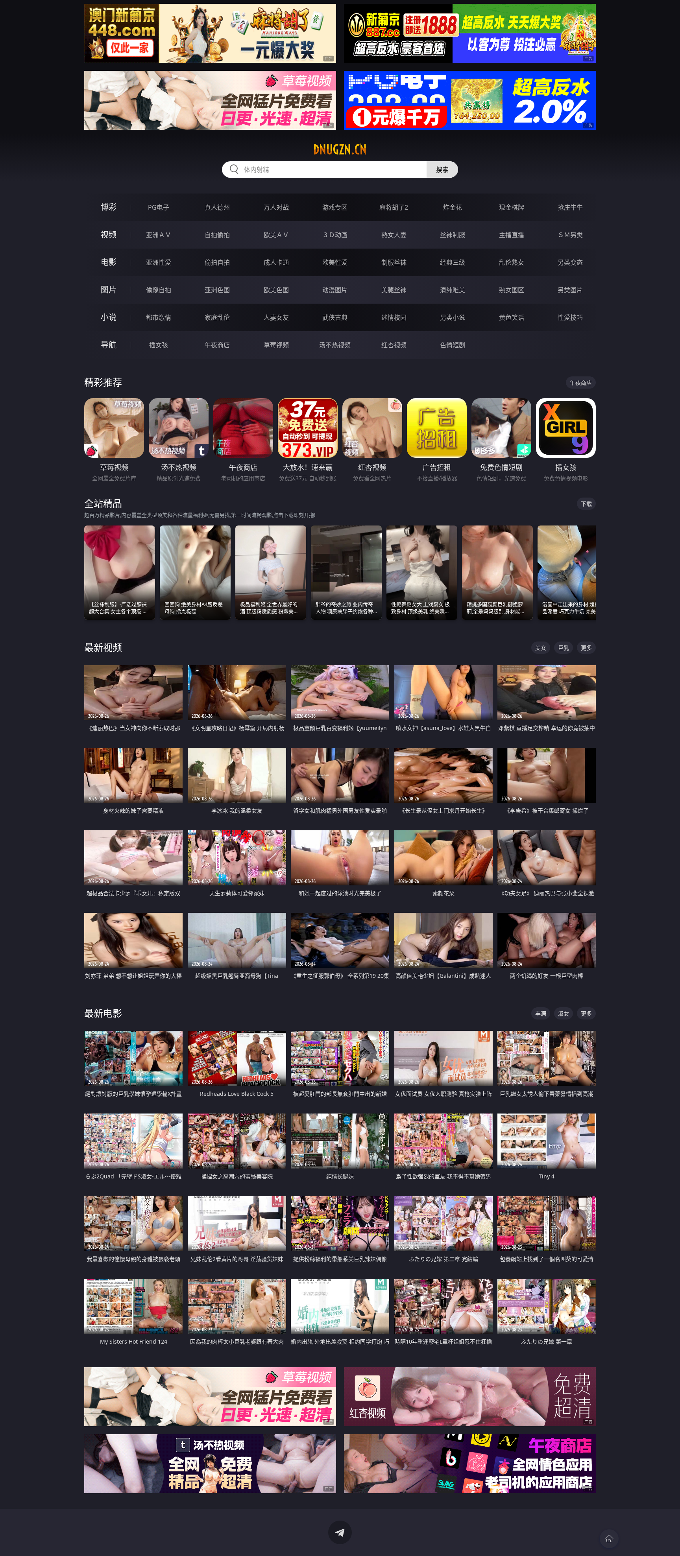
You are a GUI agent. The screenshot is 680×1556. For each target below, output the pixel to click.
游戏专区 (334, 207)
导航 (108, 344)
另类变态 (570, 262)
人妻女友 (276, 317)
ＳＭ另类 (570, 234)
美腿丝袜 (394, 290)
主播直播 (511, 234)
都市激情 (158, 317)
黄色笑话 (511, 317)
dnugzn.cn (340, 149)
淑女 (563, 1013)
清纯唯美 (452, 290)
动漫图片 (334, 290)
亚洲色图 (217, 290)
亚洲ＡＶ (158, 234)
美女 (540, 647)
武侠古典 (334, 317)
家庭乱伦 (217, 317)
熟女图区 (511, 290)
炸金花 (452, 207)
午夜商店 (217, 345)
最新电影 (103, 1013)
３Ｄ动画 (334, 234)
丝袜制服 (452, 234)
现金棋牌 (511, 207)
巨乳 (563, 647)
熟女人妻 (394, 234)
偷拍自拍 (217, 262)
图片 (108, 289)
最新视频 (103, 647)
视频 (108, 234)
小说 (108, 317)
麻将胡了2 (393, 207)
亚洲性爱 (158, 262)
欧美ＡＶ (276, 234)
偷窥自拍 (158, 290)
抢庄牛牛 (570, 207)
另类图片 (570, 290)
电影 (108, 262)
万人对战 (276, 207)
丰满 (540, 1013)
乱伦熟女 (511, 262)
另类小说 (452, 317)
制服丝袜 (394, 262)
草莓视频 (276, 345)
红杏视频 (394, 345)
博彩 (108, 207)
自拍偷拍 (217, 234)
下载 (586, 503)
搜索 (442, 169)
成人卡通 (276, 262)
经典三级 (452, 262)
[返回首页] (609, 1538)
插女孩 (158, 345)
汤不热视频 (335, 345)
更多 (586, 647)
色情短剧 (452, 345)
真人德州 (217, 207)
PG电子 (158, 207)
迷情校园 (394, 317)
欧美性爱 (334, 262)
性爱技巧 (570, 317)
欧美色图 (276, 290)
